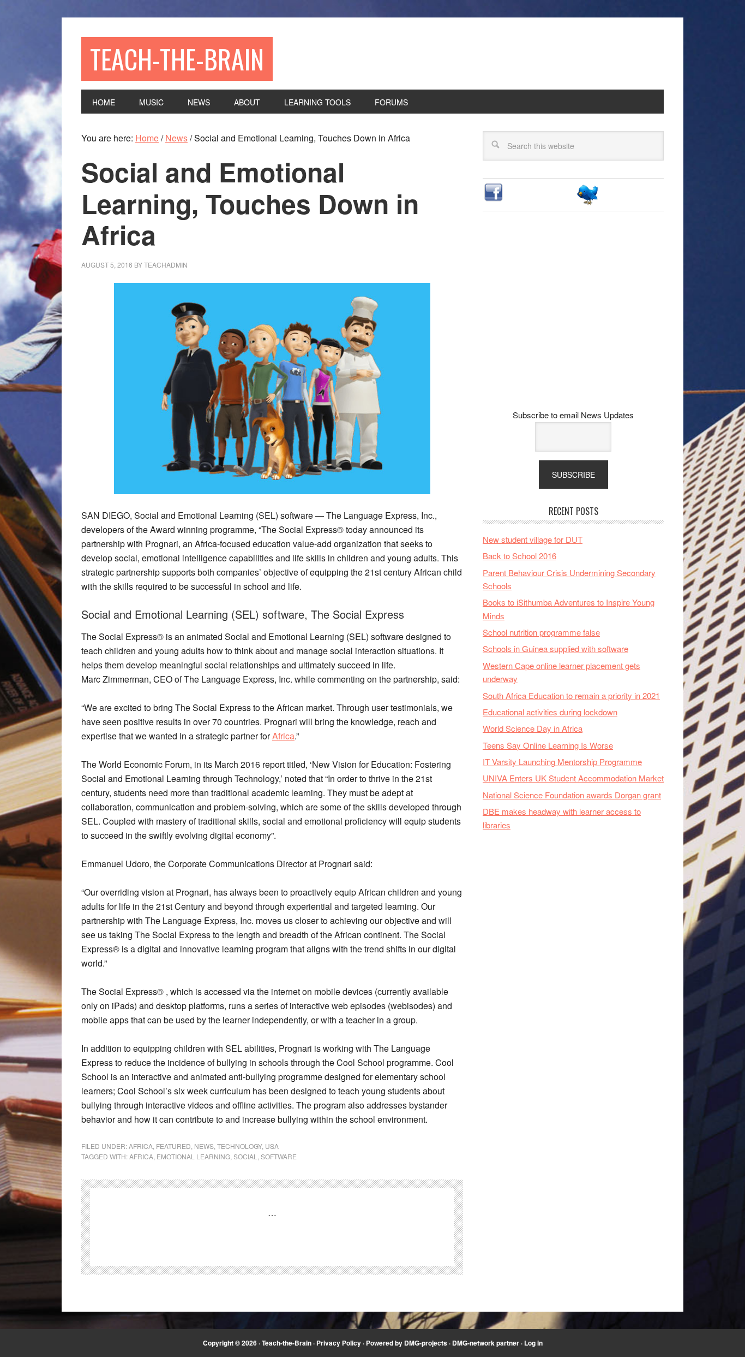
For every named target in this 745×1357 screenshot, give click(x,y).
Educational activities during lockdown (550, 712)
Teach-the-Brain (177, 58)
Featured (173, 1146)
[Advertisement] (573, 319)
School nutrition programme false (541, 632)
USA (272, 1146)
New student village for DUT (532, 539)
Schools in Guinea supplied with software (555, 648)
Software (279, 1156)
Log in (533, 1343)
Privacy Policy (338, 1343)
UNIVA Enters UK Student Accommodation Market (573, 778)
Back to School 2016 (519, 555)
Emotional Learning (193, 1156)
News (204, 1146)
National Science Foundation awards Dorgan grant (572, 795)
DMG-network (473, 1343)
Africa (283, 736)
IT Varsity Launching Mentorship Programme (562, 761)
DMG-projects (425, 1343)
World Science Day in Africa (532, 728)
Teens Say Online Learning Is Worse (548, 745)
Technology (239, 1146)
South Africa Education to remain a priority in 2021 (571, 695)
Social (245, 1156)
